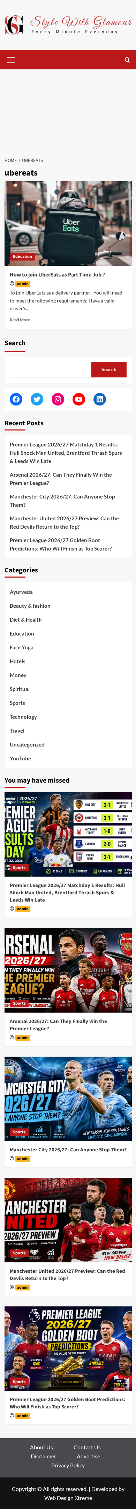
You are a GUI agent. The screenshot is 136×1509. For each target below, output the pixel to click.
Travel (17, 730)
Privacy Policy (68, 1465)
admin (23, 284)
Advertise (88, 1456)
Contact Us (87, 1447)
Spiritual (20, 689)
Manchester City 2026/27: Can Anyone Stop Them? (62, 500)
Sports (17, 703)
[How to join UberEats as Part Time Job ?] (68, 223)
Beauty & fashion (30, 606)
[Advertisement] (68, 109)
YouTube (20, 758)
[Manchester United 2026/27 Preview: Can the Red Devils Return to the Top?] (68, 1220)
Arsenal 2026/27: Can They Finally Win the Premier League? (61, 478)
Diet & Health (26, 619)
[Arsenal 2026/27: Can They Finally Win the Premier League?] (68, 970)
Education (22, 256)
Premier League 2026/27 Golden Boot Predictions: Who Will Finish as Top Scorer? (61, 544)
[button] (11, 59)
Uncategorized (27, 744)
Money (18, 675)
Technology (23, 717)
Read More (20, 319)
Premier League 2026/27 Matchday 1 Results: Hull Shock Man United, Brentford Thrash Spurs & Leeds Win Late (66, 452)
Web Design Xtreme (68, 1497)
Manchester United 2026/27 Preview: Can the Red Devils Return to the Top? (64, 522)
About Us (41, 1447)
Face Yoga (21, 647)
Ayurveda (21, 592)
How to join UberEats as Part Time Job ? (57, 275)
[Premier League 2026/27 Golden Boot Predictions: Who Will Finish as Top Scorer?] (68, 1348)
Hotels (17, 661)
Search (15, 343)
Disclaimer (43, 1456)
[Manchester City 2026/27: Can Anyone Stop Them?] (68, 1099)
